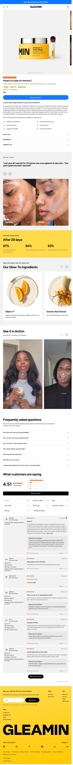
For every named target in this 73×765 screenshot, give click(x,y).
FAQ (4, 717)
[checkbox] (40, 511)
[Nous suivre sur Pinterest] (29, 747)
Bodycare (51, 696)
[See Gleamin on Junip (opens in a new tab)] (67, 681)
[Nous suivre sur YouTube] (42, 747)
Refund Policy (7, 719)
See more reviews (36, 676)
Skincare (50, 694)
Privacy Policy (15, 752)
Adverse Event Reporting (9, 754)
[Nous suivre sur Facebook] (4, 747)
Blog (63, 699)
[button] (37, 480)
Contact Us (6, 713)
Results (64, 696)
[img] (13, 520)
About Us (65, 694)
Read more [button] (50, 533)
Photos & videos (39, 511)
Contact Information (58, 752)
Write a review (35, 493)
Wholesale (65, 701)
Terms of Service (24, 752)
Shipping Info (7, 715)
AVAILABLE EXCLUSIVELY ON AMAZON (36, 2)
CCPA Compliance (35, 752)
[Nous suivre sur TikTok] (55, 747)
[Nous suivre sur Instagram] (17, 747)
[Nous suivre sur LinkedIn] (68, 747)
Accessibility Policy (46, 752)
